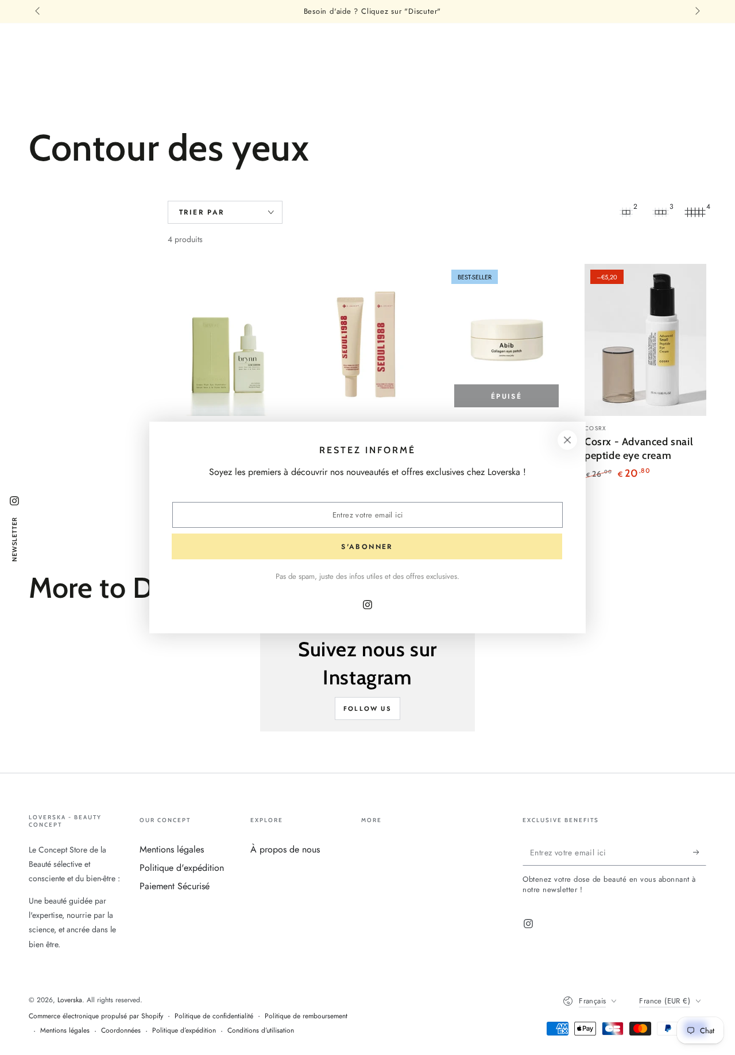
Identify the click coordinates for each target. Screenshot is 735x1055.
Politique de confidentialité (214, 1016)
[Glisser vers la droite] (696, 11)
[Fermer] (567, 440)
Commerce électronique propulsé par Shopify (96, 1016)
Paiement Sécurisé (175, 886)
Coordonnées (121, 1030)
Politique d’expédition (184, 1030)
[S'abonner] (699, 852)
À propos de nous (285, 849)
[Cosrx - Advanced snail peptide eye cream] (645, 340)
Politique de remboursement (306, 1016)
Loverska (69, 1000)
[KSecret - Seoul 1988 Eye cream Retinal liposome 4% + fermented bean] (367, 340)
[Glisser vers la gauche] (38, 11)
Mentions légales (172, 849)
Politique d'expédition (182, 867)
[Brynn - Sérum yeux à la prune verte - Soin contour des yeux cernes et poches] (228, 340)
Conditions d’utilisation (260, 1030)
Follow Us (367, 708)
